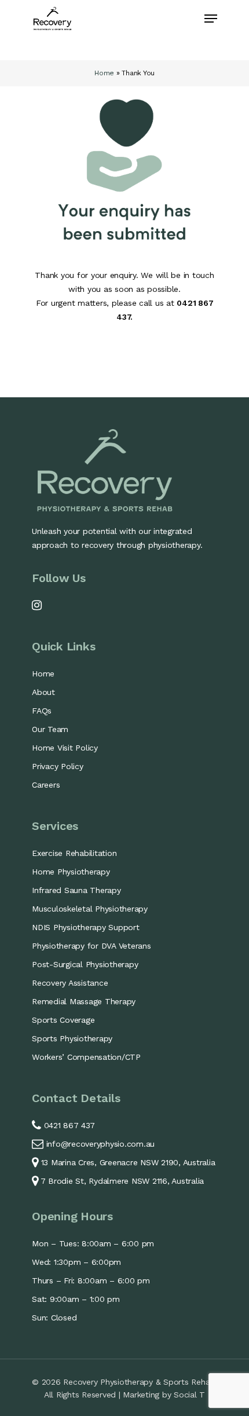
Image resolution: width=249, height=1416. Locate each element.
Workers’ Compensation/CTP (86, 1057)
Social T (189, 1394)
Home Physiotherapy (71, 871)
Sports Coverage (63, 1020)
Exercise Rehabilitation (74, 853)
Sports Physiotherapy (72, 1038)
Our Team (50, 729)
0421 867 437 (68, 1125)
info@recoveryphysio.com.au (100, 1143)
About (43, 692)
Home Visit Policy (65, 747)
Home (104, 73)
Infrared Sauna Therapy (76, 890)
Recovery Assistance (70, 982)
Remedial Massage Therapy (84, 1001)
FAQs (42, 710)
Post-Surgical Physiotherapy (85, 964)
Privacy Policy (57, 766)
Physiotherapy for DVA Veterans (91, 945)
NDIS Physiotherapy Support (86, 927)
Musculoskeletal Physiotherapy (90, 908)
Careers (46, 784)
